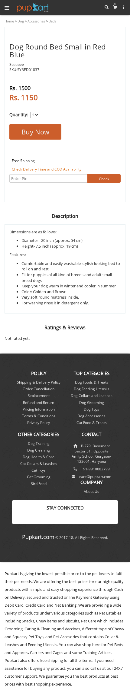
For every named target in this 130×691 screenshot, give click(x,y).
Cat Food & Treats (91, 422)
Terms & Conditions (38, 415)
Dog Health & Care (38, 456)
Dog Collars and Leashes (91, 395)
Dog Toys (91, 409)
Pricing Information (39, 409)
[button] (123, 7)
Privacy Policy (38, 422)
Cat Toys (38, 470)
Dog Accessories (91, 415)
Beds (52, 21)
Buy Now (35, 131)
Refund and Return (38, 402)
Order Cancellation (38, 388)
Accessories (36, 21)
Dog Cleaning (38, 450)
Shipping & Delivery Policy (38, 382)
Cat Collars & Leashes (38, 463)
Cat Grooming (38, 476)
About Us (91, 491)
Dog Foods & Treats (91, 382)
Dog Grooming (91, 402)
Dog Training (39, 443)
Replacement (39, 395)
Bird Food (39, 483)
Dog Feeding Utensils (91, 388)
